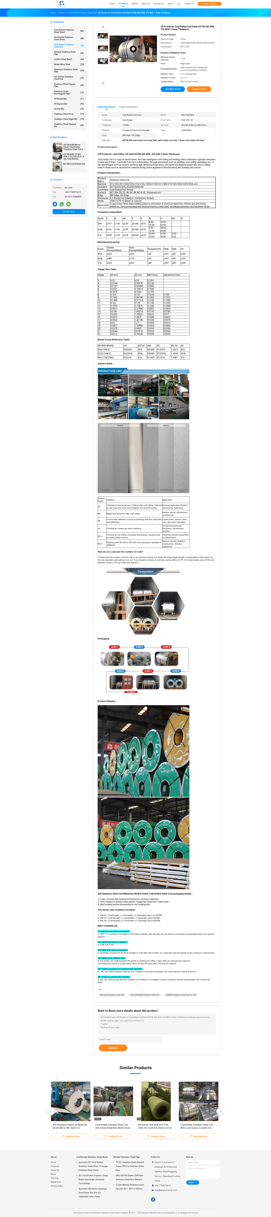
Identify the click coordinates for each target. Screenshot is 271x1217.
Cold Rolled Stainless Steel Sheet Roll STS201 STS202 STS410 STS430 (112, 1127)
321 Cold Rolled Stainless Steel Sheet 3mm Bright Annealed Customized (93, 1179)
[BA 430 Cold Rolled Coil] (57, 166)
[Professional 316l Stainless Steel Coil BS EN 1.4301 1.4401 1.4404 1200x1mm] (156, 1101)
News (53, 1174)
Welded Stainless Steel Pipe (69, 53)
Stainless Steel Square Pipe (69, 85)
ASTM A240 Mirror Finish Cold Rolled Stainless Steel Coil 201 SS (74, 147)
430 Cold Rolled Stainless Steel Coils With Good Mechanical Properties (69, 1127)
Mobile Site (56, 1182)
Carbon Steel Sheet (69, 59)
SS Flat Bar (69, 109)
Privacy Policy (57, 1186)
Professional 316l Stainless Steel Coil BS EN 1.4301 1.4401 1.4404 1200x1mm (155, 1127)
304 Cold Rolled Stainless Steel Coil (144, 995)
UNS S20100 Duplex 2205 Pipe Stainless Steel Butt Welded (129, 1177)
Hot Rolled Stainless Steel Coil (69, 78)
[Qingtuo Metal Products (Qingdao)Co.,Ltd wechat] (68, 204)
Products (55, 1166)
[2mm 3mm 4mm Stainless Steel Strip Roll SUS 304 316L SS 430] (133, 49)
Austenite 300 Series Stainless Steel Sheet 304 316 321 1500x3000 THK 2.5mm (92, 1193)
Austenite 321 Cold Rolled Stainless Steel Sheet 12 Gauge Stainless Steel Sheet (93, 1166)
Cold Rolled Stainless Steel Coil (69, 45)
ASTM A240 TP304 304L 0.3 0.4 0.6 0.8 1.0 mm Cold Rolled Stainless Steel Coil (73, 156)
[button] (144, 552)
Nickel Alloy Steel (69, 64)
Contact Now (69, 211)
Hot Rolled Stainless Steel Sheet (69, 38)
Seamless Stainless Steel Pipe (69, 70)
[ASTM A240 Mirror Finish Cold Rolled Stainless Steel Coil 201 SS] (57, 147)
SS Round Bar (69, 99)
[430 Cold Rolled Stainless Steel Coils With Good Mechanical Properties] (70, 1101)
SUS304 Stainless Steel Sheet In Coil (181, 995)
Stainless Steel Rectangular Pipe (69, 92)
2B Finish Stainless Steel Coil (112, 995)
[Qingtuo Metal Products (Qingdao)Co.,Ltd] (61, 4)
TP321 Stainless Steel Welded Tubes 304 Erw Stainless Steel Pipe (130, 1166)
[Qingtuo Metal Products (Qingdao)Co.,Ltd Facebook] (153, 1199)
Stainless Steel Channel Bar (69, 125)
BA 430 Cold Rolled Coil (74, 164)
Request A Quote (209, 4)
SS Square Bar (69, 104)
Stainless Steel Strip (69, 114)
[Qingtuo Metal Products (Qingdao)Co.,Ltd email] (55, 204)
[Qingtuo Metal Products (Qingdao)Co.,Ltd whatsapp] (61, 204)
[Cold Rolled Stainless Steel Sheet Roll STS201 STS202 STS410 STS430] (113, 1101)
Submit (113, 1048)
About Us (55, 1170)
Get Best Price (172, 89)
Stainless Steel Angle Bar (69, 119)
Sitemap (55, 1178)
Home (53, 1162)
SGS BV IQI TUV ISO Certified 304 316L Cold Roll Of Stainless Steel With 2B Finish (198, 1127)
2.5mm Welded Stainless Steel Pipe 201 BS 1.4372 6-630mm (130, 1187)
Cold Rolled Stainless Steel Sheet (69, 31)
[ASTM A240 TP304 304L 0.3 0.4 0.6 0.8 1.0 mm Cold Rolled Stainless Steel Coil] (57, 157)
